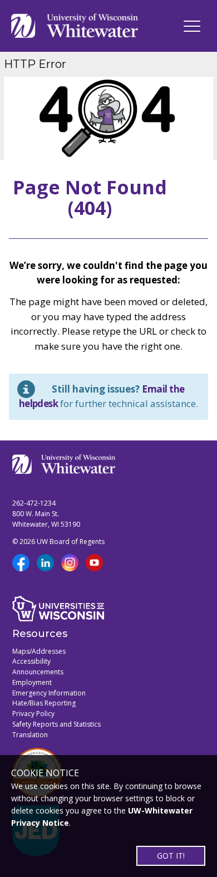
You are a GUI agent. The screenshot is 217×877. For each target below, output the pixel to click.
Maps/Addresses (39, 651)
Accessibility (31, 661)
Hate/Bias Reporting (44, 703)
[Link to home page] (74, 26)
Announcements (37, 672)
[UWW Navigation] (192, 26)
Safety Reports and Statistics (56, 724)
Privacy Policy (33, 713)
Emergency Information (49, 693)
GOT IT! (171, 855)
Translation (30, 734)
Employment (32, 682)
